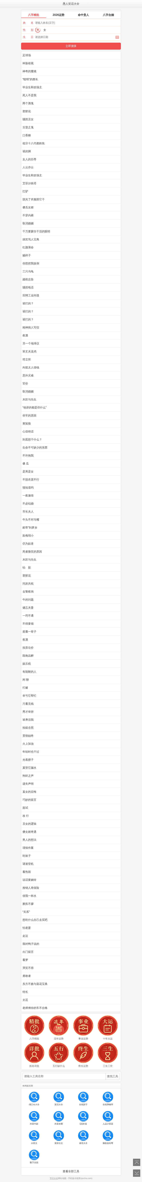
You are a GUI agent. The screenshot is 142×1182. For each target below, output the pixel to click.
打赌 (25, 687)
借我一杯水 (29, 895)
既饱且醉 (28, 655)
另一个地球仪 (31, 343)
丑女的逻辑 (29, 823)
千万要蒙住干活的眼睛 (36, 231)
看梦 (25, 959)
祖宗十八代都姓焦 (34, 143)
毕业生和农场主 (32, 87)
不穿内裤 (28, 215)
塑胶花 (27, 111)
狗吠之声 (28, 775)
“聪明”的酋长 (30, 79)
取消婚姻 (28, 223)
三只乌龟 (28, 271)
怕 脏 (27, 567)
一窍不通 (28, 615)
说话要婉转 (29, 879)
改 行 (26, 815)
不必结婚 (28, 503)
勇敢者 (27, 975)
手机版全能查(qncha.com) (80, 1178)
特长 (25, 991)
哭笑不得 (28, 967)
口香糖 (27, 135)
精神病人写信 (31, 327)
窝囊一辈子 (29, 631)
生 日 (28, 37)
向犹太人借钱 (31, 367)
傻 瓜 (26, 463)
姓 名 (28, 22)
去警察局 (28, 591)
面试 (25, 807)
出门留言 (28, 951)
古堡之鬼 (28, 127)
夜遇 (25, 335)
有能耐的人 (29, 671)
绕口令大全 (34, 1104)
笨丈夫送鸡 (29, 351)
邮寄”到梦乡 (30, 527)
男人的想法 (29, 839)
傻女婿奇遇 (29, 831)
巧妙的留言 (29, 799)
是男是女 (28, 471)
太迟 (25, 999)
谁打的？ (28, 303)
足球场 (27, 55)
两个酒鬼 (28, 103)
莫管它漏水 (29, 767)
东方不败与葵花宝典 (35, 983)
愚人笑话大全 (71, 3)
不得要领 (28, 623)
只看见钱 (28, 703)
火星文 (34, 1143)
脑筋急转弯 (108, 1143)
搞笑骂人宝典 (31, 239)
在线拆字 (83, 1104)
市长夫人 (28, 511)
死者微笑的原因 (32, 551)
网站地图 (62, 1178)
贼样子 (27, 255)
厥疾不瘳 (28, 903)
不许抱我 (28, 455)
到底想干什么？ (32, 439)
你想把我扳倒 (31, 263)
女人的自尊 (29, 159)
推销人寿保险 (31, 887)
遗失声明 (28, 783)
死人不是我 (29, 95)
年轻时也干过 (31, 751)
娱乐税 (27, 663)
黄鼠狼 (27, 423)
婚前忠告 (28, 279)
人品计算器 (108, 1124)
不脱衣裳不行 (31, 479)
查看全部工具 (71, 1171)
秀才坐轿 (28, 711)
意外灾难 (28, 375)
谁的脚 (27, 151)
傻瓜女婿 (28, 207)
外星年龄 (34, 1124)
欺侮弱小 (28, 535)
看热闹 (27, 871)
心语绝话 (28, 431)
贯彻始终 (28, 735)
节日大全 (54, 1178)
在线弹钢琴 (108, 1104)
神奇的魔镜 (29, 71)
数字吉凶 (34, 1162)
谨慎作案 (28, 847)
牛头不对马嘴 (31, 519)
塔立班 (27, 359)
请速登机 (28, 863)
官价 (25, 383)
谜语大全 (83, 1143)
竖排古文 (59, 1143)
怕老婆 (27, 927)
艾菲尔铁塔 (29, 183)
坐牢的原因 (29, 415)
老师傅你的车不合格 (35, 1007)
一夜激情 (28, 495)
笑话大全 (59, 1104)
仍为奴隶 (28, 543)
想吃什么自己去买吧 (35, 919)
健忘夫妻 (28, 607)
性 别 (28, 29)
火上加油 (28, 743)
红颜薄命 (28, 247)
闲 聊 (26, 679)
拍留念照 (28, 727)
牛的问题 (28, 599)
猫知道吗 (28, 487)
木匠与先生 (29, 399)
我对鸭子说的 (31, 943)
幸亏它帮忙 (29, 695)
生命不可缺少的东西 (35, 447)
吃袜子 (27, 855)
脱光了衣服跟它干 (34, 199)
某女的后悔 (29, 791)
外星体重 (59, 1124)
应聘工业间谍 (31, 295)
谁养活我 (28, 719)
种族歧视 (28, 63)
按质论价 (28, 647)
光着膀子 (28, 759)
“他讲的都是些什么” (34, 407)
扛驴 (25, 191)
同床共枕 (28, 583)
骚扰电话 (28, 287)
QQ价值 (83, 1124)
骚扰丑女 (28, 119)
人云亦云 (28, 167)
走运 (25, 935)
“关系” (26, 911)
